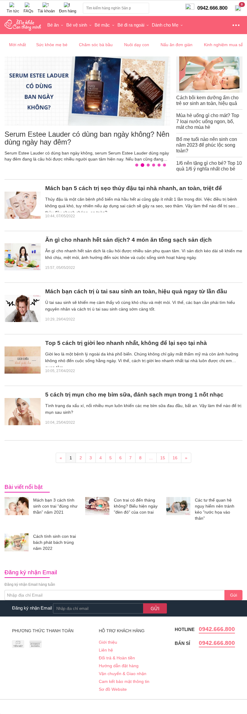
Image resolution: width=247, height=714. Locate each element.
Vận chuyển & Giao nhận (122, 673)
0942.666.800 (217, 629)
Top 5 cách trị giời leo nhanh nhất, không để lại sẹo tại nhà (126, 343)
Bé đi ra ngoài (130, 24)
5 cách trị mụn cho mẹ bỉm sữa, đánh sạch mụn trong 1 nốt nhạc (134, 394)
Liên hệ (106, 650)
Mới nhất (17, 44)
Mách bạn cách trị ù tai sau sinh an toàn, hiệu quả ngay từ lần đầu (136, 291)
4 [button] (155, 165)
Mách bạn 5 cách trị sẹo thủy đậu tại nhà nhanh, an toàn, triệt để (133, 188)
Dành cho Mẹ (165, 24)
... (151, 457)
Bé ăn (53, 24)
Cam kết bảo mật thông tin (124, 681)
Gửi (233, 595)
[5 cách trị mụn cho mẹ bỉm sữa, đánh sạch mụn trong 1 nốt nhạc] (23, 411)
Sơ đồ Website (113, 689)
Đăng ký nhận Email (32, 607)
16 (175, 457)
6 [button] (166, 165)
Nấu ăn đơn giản (176, 44)
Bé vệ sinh (76, 24)
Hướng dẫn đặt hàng (119, 665)
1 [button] (138, 165)
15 (162, 457)
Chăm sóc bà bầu (96, 44)
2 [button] (144, 165)
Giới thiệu (108, 642)
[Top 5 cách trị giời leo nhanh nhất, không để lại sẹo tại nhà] (23, 360)
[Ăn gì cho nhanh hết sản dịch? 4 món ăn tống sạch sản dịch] (23, 256)
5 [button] (161, 165)
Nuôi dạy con (136, 44)
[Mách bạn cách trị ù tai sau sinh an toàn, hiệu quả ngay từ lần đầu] (23, 308)
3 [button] (149, 165)
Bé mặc (102, 24)
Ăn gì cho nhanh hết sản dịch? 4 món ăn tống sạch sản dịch (128, 240)
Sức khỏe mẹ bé (51, 44)
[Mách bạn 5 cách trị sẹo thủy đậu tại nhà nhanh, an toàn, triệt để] (23, 205)
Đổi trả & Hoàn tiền (117, 657)
